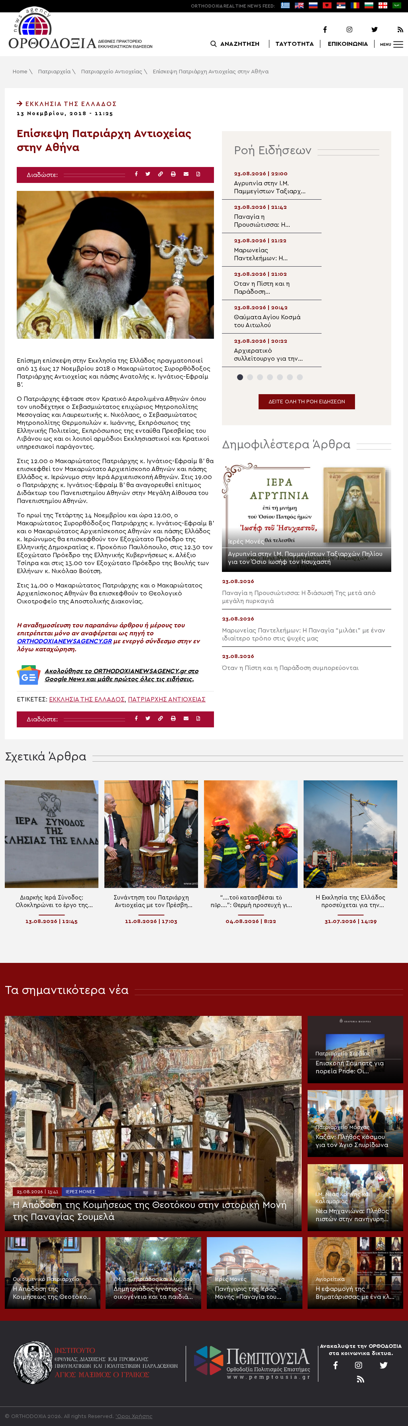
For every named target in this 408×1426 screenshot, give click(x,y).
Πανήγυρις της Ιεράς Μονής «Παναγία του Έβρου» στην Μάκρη (246, 1293)
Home (20, 72)
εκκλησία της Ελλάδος (87, 699)
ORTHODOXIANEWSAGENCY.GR (64, 641)
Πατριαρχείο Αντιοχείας (111, 72)
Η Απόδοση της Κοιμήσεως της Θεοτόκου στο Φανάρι (51, 1293)
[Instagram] (340, 30)
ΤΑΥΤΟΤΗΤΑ (294, 44)
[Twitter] (366, 30)
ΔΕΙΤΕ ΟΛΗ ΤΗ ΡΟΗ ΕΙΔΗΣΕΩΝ (307, 402)
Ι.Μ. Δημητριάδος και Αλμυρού (153, 1279)
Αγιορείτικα (330, 1279)
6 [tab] (290, 377)
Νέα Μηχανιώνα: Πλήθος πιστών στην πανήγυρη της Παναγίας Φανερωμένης (352, 1215)
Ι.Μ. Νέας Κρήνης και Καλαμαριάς (343, 1198)
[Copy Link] (160, 174)
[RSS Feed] (391, 30)
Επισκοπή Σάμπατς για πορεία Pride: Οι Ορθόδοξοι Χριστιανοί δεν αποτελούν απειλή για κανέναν (355, 1067)
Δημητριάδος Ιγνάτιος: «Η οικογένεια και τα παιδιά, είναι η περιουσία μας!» (153, 1293)
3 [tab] (260, 377)
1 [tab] (240, 377)
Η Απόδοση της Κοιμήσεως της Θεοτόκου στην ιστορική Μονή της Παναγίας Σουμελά (150, 1211)
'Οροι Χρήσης (134, 1416)
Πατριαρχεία (54, 72)
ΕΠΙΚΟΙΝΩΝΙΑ (348, 44)
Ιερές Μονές (80, 1191)
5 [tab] (280, 377)
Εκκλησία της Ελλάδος (70, 104)
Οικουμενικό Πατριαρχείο (46, 1279)
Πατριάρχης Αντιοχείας (167, 699)
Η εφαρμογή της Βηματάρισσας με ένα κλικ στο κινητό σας (355, 1293)
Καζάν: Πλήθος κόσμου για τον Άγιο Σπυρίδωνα (352, 1141)
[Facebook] (315, 30)
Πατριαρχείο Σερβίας (343, 1054)
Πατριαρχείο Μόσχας (343, 1127)
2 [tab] (250, 377)
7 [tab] (300, 377)
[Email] (186, 174)
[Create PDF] (198, 174)
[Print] (173, 174)
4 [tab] (270, 377)
